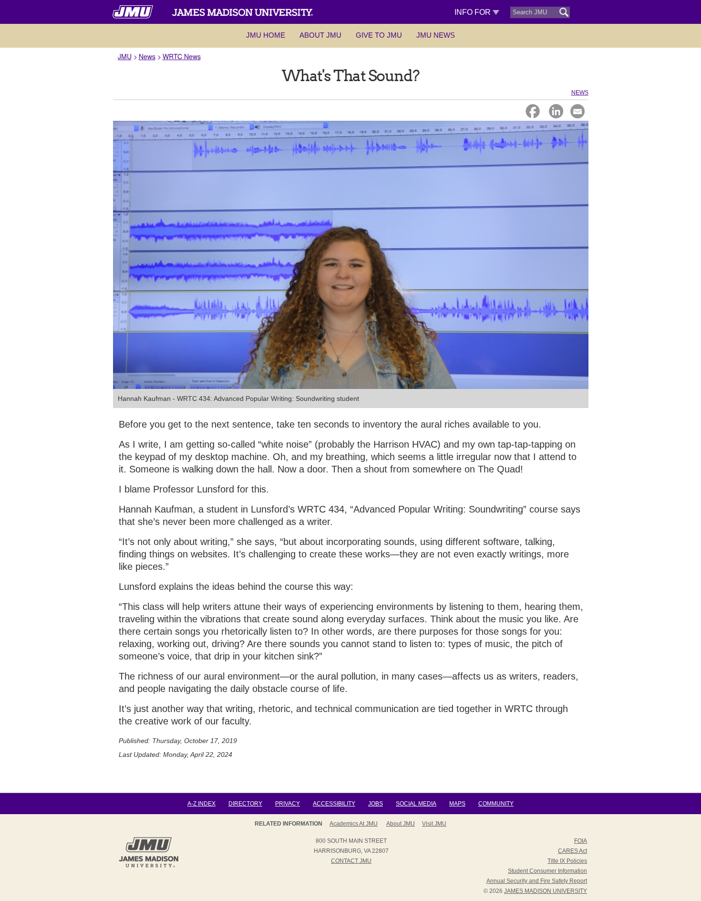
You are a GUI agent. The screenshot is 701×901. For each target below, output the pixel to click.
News (147, 56)
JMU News (435, 35)
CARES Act (572, 851)
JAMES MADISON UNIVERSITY (545, 891)
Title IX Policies (567, 861)
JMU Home (265, 35)
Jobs (375, 803)
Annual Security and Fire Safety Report (536, 881)
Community (496, 803)
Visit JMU (434, 823)
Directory (245, 803)
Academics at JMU (354, 823)
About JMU (320, 35)
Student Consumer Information (547, 871)
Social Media (416, 803)
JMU (125, 56)
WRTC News (182, 56)
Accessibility (334, 803)
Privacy (287, 803)
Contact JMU (351, 861)
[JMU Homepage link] (148, 866)
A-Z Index (201, 803)
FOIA (580, 841)
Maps (457, 803)
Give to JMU (379, 35)
